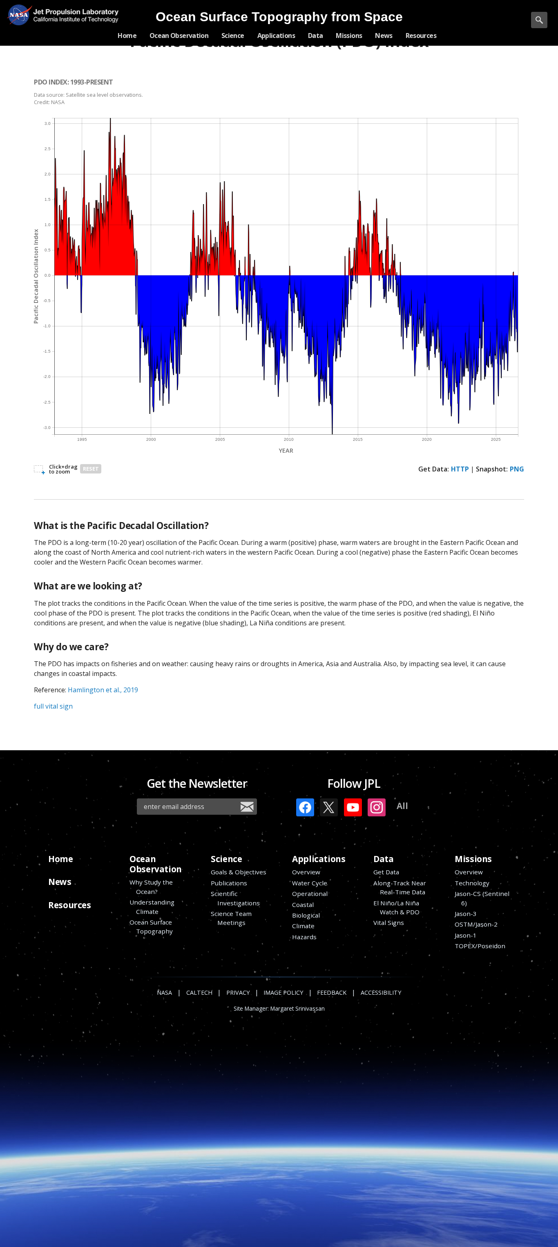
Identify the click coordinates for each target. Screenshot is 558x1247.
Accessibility (381, 992)
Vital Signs (388, 922)
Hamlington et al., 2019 (103, 689)
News (59, 881)
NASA (19, 15)
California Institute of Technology (72, 21)
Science (226, 859)
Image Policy (283, 992)
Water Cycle (309, 883)
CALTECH (199, 992)
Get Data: (433, 469)
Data (383, 859)
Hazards (304, 937)
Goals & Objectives (238, 872)
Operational (310, 893)
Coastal (303, 904)
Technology (472, 883)
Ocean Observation (155, 864)
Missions (473, 859)
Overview (306, 872)
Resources (69, 905)
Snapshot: (492, 469)
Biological (306, 915)
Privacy (238, 992)
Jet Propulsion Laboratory (72, 9)
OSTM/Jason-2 (476, 924)
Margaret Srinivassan (297, 1008)
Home (60, 859)
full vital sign (53, 706)
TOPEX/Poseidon (480, 946)
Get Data (386, 872)
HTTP (460, 469)
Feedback (331, 992)
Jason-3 (466, 913)
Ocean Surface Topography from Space (279, 16)
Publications (229, 883)
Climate (303, 926)
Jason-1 (466, 935)
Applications (318, 859)
